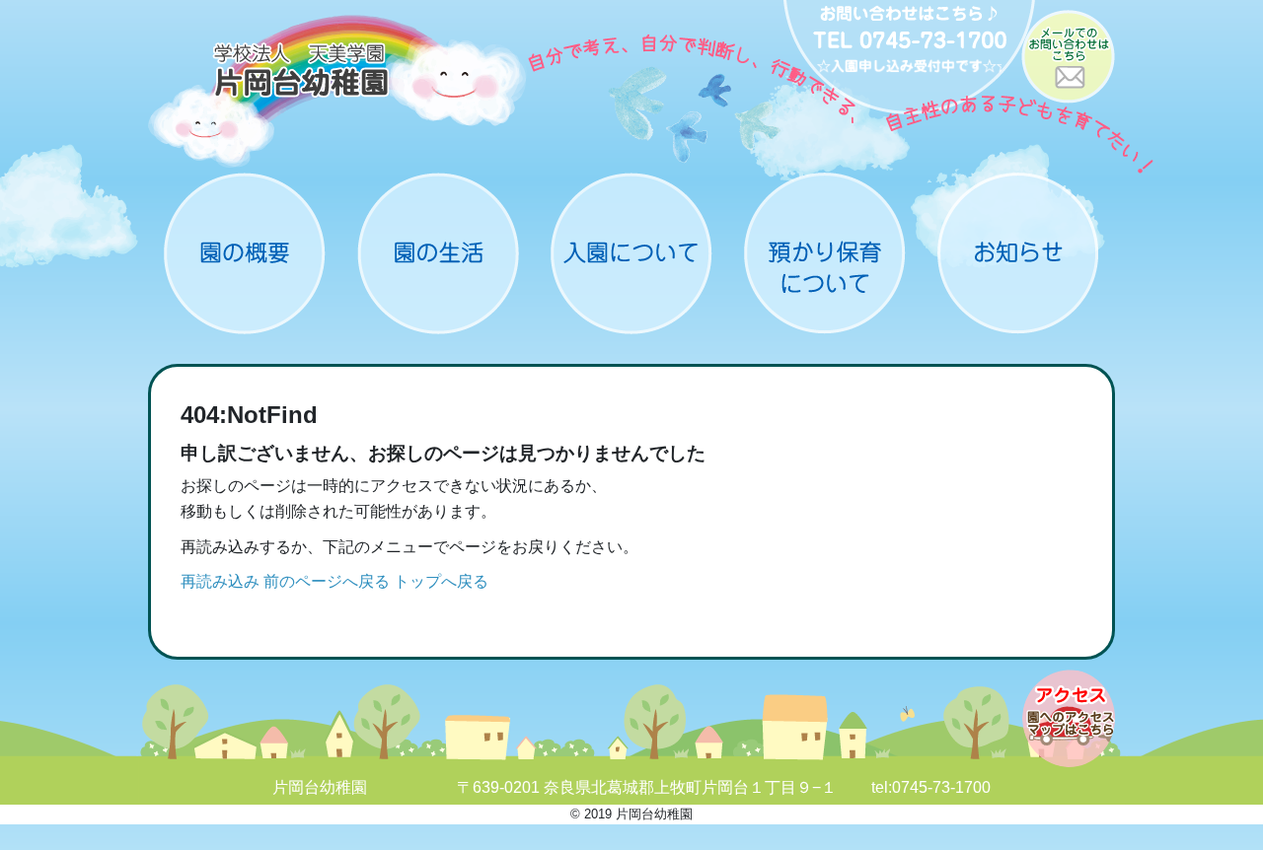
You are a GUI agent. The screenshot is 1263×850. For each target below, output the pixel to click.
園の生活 (438, 253)
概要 (245, 253)
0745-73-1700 (941, 787)
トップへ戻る (441, 581)
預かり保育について (825, 253)
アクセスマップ (1068, 718)
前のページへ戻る (326, 581)
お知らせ (1018, 253)
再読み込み (220, 581)
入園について (631, 253)
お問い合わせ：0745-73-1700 (909, 59)
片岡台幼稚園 (338, 91)
